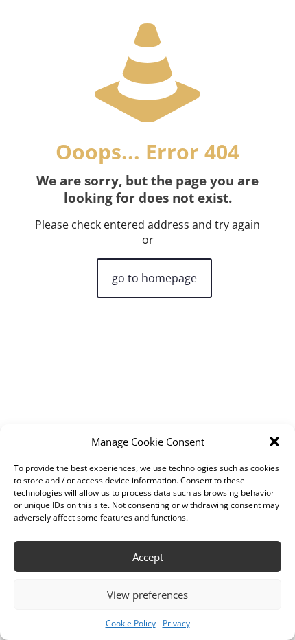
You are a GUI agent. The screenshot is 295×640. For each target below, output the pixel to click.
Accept (147, 557)
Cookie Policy (131, 623)
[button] (274, 441)
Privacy (176, 623)
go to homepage (154, 278)
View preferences (147, 595)
